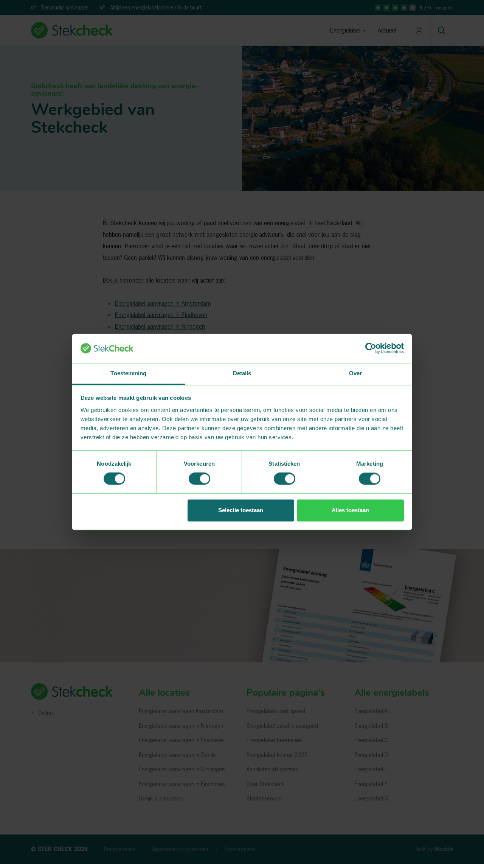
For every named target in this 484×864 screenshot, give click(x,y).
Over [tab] (355, 373)
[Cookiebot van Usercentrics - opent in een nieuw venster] (371, 348)
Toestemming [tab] (128, 373)
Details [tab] (242, 373)
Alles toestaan (350, 510)
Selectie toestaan (240, 510)
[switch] (199, 479)
